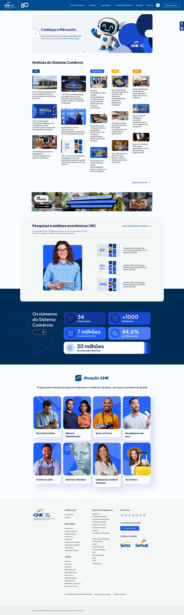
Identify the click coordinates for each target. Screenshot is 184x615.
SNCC (94, 561)
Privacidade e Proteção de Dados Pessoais (78, 594)
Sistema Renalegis (98, 555)
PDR (93, 552)
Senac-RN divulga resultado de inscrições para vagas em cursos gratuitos (140, 93)
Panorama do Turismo (71, 586)
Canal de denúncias (71, 572)
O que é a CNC (69, 515)
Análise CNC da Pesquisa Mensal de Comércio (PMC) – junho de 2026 (135, 267)
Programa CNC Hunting (99, 516)
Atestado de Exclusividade (100, 519)
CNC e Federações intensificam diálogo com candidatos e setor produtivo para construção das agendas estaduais (43, 125)
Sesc (115, 71)
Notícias (92, 5)
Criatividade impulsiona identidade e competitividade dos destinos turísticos (42, 154)
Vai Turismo (68, 564)
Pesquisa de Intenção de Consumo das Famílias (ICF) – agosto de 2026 (135, 250)
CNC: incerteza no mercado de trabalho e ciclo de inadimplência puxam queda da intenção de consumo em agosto (73, 160)
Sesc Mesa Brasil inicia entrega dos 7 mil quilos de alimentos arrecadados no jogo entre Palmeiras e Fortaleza (120, 97)
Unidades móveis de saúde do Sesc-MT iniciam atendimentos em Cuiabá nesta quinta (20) (119, 128)
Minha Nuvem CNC (70, 570)
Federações (97, 71)
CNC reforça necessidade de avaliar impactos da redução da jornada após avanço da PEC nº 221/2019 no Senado (72, 98)
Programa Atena (70, 581)
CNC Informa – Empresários (101, 533)
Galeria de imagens (71, 578)
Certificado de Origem (99, 522)
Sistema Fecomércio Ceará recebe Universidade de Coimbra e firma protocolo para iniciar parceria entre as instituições (98, 99)
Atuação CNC (69, 536)
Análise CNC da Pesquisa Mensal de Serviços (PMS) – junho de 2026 (134, 284)
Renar (94, 558)
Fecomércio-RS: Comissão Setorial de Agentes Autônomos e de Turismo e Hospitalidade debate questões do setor (98, 133)
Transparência (69, 548)
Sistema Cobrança (98, 547)
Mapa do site (69, 528)
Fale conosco (69, 575)
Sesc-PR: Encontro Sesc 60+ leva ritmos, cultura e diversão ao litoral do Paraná (120, 157)
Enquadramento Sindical (72, 542)
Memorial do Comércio (72, 550)
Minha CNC (68, 567)
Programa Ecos (97, 563)
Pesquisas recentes (71, 531)
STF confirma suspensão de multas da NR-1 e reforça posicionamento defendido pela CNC (44, 95)
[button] (35, 33)
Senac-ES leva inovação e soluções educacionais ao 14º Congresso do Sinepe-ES (140, 121)
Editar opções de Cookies (103, 594)
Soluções (139, 5)
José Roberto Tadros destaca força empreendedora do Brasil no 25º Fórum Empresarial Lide (73, 130)
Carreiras (67, 517)
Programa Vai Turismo (99, 527)
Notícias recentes (70, 534)
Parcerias (95, 530)
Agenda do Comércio (99, 525)
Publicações (105, 5)
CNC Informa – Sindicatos (73, 583)
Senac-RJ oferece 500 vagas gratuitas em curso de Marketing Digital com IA (141, 148)
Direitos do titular (119, 594)
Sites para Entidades (99, 549)
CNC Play (67, 561)
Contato (149, 5)
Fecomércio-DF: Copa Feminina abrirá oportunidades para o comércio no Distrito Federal (98, 166)
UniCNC (94, 544)
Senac (137, 71)
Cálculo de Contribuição (72, 545)
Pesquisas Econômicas (124, 5)
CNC (36, 71)
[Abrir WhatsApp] (178, 609)
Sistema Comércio (77, 5)
